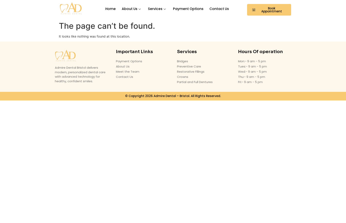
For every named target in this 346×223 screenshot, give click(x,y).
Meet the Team (127, 71)
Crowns (182, 77)
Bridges (182, 61)
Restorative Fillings (190, 71)
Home (110, 8)
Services (155, 8)
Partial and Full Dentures (195, 82)
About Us (129, 8)
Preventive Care (189, 66)
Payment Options (188, 8)
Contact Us (219, 8)
